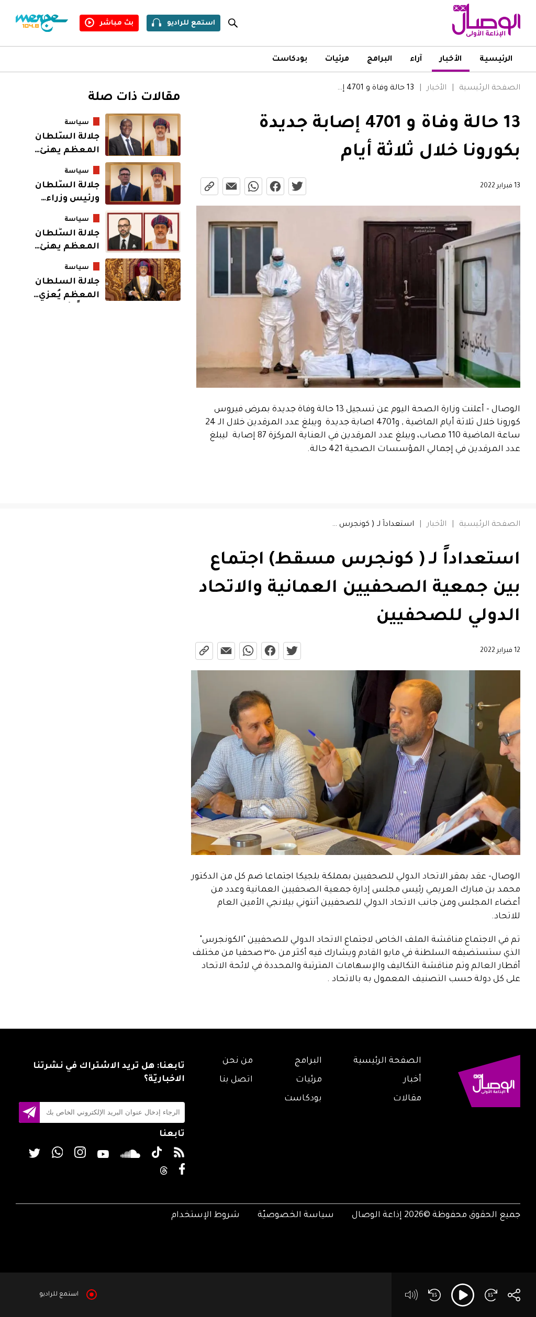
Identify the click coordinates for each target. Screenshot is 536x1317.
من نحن (237, 1061)
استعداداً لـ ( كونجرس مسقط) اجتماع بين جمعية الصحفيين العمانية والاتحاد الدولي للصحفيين (373, 525)
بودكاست (289, 59)
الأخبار (451, 59)
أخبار (412, 1080)
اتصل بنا (236, 1080)
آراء (416, 59)
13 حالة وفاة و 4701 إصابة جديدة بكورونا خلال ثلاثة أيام (373, 88)
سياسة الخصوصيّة (296, 1215)
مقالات (407, 1099)
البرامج (379, 59)
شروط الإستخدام (205, 1215)
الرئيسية (495, 59)
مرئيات (337, 59)
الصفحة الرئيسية (489, 88)
